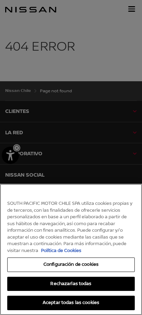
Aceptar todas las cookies (71, 302)
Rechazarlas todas (70, 283)
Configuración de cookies (71, 264)
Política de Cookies (61, 250)
